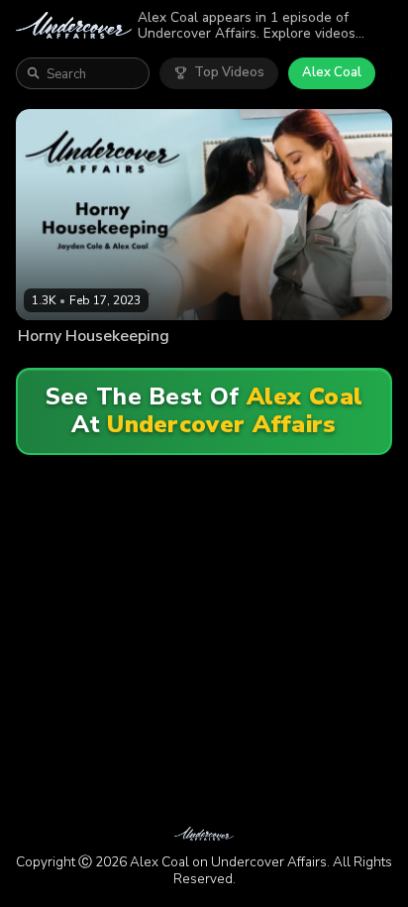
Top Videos (229, 72)
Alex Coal (331, 72)
